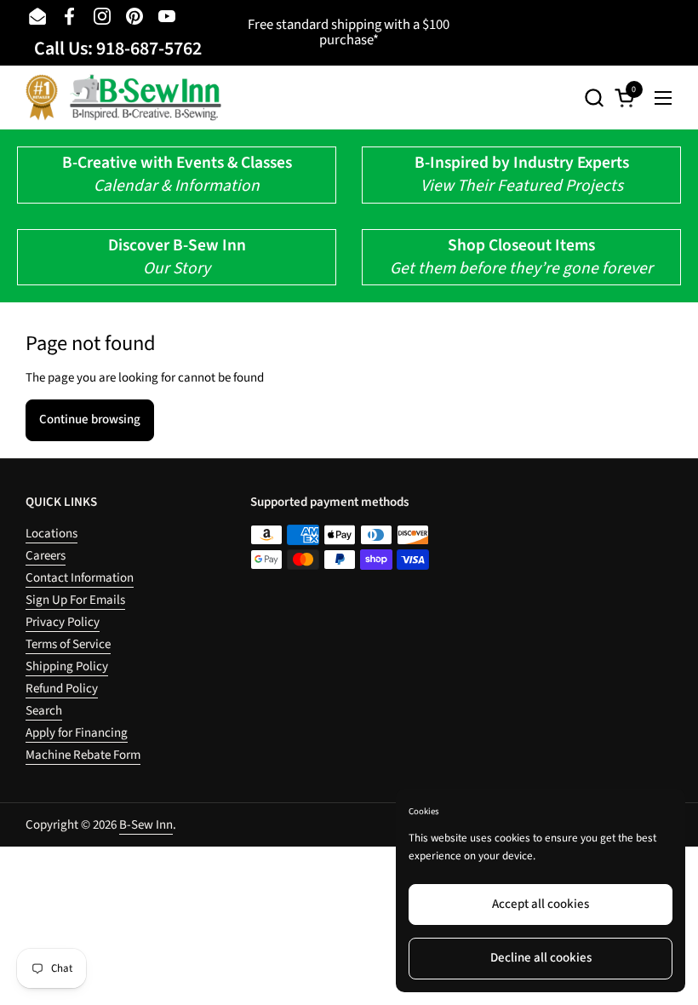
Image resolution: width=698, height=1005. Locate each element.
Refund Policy (62, 689)
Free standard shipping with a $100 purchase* (348, 33)
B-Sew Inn (146, 825)
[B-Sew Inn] (123, 97)
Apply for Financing (77, 733)
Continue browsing (89, 419)
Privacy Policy (63, 622)
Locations (51, 534)
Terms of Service (68, 644)
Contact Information (80, 578)
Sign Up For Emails (75, 600)
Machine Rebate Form (83, 755)
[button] (593, 97)
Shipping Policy (67, 666)
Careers (46, 556)
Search (44, 711)
